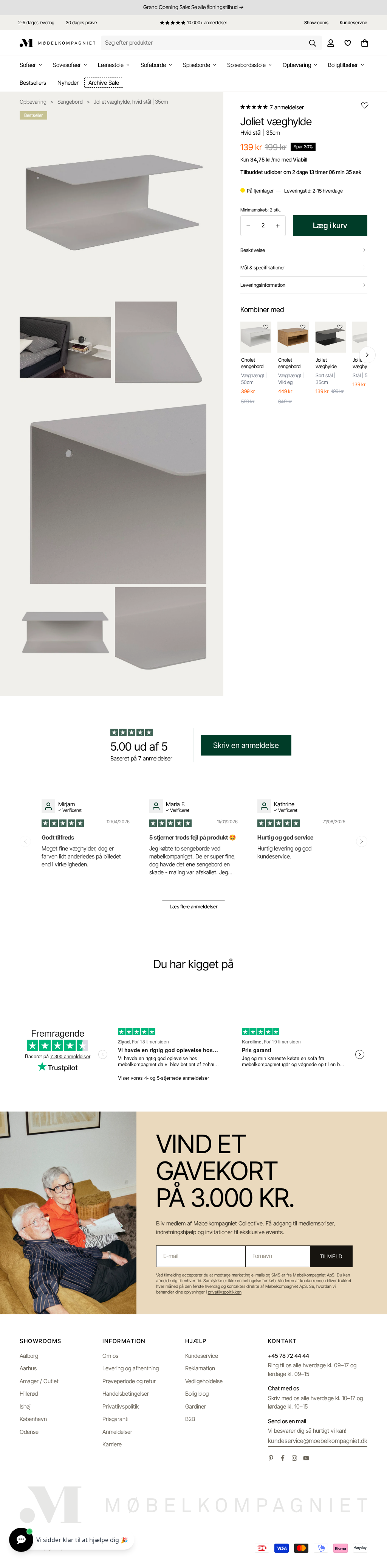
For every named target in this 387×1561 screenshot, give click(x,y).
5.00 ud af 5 (139, 746)
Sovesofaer (67, 64)
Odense (29, 1431)
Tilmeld (331, 1256)
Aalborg (29, 1355)
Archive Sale (103, 82)
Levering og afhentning (130, 1368)
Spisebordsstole (246, 64)
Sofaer (28, 64)
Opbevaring (297, 64)
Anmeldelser (117, 1431)
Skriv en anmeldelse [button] (246, 745)
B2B (190, 1419)
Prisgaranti (115, 1419)
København (33, 1419)
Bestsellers (33, 82)
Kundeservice (201, 1355)
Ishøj (25, 1406)
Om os (110, 1355)
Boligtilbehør (343, 64)
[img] (63, 822)
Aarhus (28, 1368)
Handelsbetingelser (125, 1393)
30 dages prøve (81, 22)
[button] (254, 107)
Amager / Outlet (39, 1381)
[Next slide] (361, 841)
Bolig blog (197, 1393)
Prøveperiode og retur (129, 1381)
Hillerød (29, 1393)
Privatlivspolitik (120, 1406)
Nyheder (68, 82)
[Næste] (367, 355)
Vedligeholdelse (204, 1381)
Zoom (191, 122)
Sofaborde (153, 64)
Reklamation (200, 1368)
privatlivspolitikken (224, 1292)
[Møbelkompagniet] (57, 43)
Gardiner (195, 1406)
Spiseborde (196, 64)
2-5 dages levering (36, 22)
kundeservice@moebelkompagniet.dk (317, 1440)
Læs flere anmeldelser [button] (193, 906)
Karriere (112, 1444)
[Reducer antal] (248, 226)
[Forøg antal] (277, 226)
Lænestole (111, 64)
